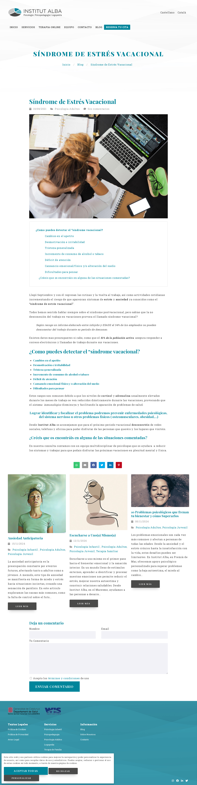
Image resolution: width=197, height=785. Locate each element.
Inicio (66, 64)
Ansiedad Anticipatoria (25, 538)
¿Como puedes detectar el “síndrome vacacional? (70, 230)
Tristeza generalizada (59, 247)
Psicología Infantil (25, 549)
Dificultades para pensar (61, 272)
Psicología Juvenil (20, 554)
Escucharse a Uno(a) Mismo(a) (93, 535)
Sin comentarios (98, 108)
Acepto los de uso (60, 678)
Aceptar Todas (26, 771)
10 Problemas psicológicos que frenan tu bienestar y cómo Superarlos (160, 514)
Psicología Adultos (67, 108)
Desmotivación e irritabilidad (65, 242)
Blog (80, 64)
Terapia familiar (107, 551)
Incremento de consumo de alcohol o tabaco (74, 253)
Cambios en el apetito (59, 236)
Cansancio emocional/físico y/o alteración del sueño (80, 266)
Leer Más (22, 606)
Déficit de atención (58, 260)
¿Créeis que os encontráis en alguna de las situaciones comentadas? (85, 277)
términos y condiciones (64, 678)
